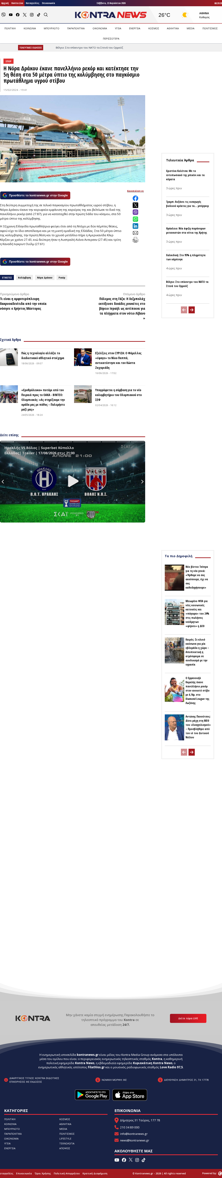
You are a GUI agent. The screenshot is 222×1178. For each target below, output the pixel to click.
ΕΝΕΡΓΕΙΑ (134, 28)
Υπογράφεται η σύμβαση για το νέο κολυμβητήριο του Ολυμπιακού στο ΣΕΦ (118, 395)
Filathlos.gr (96, 1067)
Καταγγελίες (32, 3)
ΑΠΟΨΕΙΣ (64, 1148)
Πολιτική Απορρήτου (67, 1173)
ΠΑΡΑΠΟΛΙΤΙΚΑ (76, 28)
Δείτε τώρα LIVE (188, 1018)
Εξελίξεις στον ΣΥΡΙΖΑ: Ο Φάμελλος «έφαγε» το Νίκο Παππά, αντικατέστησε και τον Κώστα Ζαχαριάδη (118, 360)
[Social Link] (3, 15)
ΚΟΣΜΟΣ (153, 28)
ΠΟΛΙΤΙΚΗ (10, 28)
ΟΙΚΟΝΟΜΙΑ (100, 28)
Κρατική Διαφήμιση (95, 1173)
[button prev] (184, 309)
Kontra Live (17, 3)
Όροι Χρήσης (43, 1173)
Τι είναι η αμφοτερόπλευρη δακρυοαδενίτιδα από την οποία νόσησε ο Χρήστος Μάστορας (23, 303)
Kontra (157, 1059)
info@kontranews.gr (134, 1134)
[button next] (192, 309)
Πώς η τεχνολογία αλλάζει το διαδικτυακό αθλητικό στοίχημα (42, 355)
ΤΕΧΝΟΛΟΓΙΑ (66, 1143)
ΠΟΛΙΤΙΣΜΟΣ (210, 28)
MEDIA (190, 28)
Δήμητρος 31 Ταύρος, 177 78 (140, 1120)
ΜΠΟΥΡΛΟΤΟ (51, 28)
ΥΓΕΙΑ (118, 28)
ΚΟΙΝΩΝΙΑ (30, 28)
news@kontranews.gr (134, 1140)
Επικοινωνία (48, 3)
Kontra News (84, 1063)
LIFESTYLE (65, 1138)
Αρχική (5, 3)
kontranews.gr (88, 1055)
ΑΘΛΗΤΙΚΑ (173, 28)
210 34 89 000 (129, 1127)
